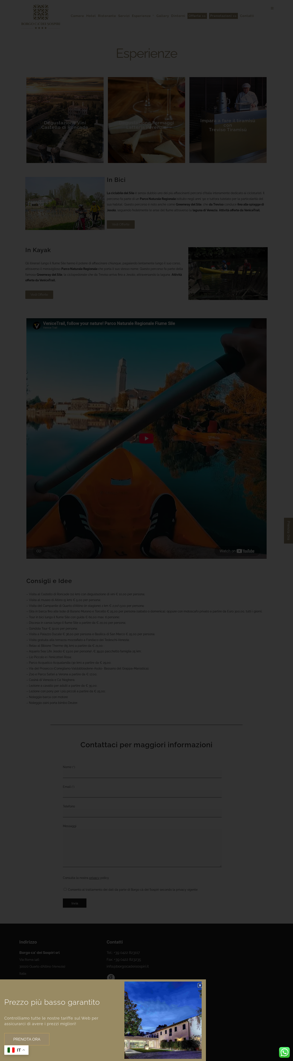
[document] (146, 530)
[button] (200, 985)
